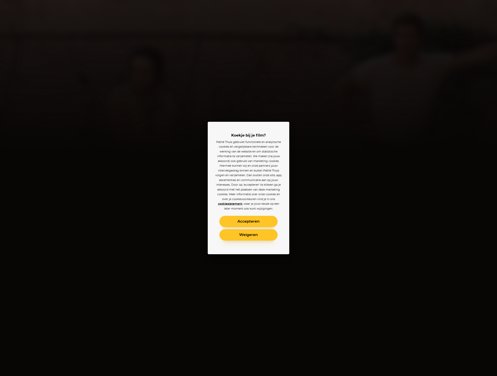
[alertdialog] (248, 188)
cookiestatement (230, 204)
